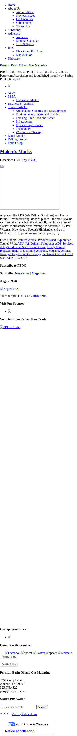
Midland (54, 250)
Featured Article (27, 240)
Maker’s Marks (16, 151)
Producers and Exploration (54, 240)
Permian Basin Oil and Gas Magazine (23, 65)
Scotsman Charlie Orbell (57, 254)
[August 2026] (9, 289)
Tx (25, 257)
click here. (39, 295)
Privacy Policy (9, 656)
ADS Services (64, 243)
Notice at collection (20, 731)
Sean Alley (6, 257)
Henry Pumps (55, 247)
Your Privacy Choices (31, 724)
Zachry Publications (24, 714)
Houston (5, 250)
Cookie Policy (9, 664)
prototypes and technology (24, 254)
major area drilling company (29, 250)
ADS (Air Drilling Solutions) (35, 243)
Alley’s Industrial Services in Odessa (23, 247)
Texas (18, 257)
